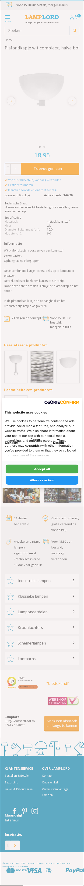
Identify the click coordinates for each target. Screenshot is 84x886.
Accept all (42, 469)
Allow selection (42, 480)
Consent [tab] (11, 443)
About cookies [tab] (35, 442)
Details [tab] (58, 443)
